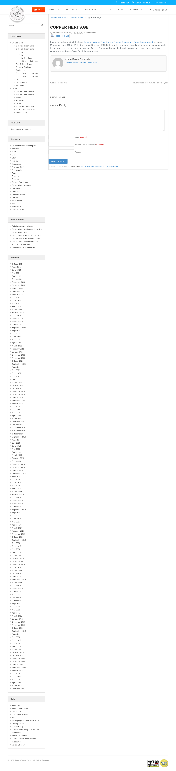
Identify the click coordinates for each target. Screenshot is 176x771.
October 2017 (17, 507)
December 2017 (18, 501)
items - (160, 10)
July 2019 (16, 443)
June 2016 (16, 546)
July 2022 (16, 334)
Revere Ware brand (20, 182)
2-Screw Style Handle (25, 94)
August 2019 (17, 440)
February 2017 (18, 531)
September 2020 (19, 400)
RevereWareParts (60, 32)
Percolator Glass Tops (25, 107)
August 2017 (17, 513)
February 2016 (18, 558)
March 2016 (17, 555)
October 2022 (17, 325)
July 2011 (16, 607)
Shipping (16, 191)
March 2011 (17, 616)
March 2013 (17, 583)
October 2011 (17, 601)
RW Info (53, 9)
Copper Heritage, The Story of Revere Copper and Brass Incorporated (118, 42)
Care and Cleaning (20, 715)
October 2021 (17, 361)
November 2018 (18, 467)
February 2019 (18, 458)
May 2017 (16, 522)
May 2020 (16, 413)
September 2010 (19, 631)
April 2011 (16, 613)
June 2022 (16, 337)
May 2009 (16, 680)
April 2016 (16, 552)
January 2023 (18, 316)
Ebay (14, 158)
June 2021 (16, 373)
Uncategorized (18, 209)
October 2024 (17, 264)
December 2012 (18, 589)
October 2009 (17, 664)
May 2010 (16, 643)
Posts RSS (125, 3)
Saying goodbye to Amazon (23, 247)
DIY (13, 155)
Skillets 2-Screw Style (25, 49)
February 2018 (18, 495)
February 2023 (18, 313)
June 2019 (16, 446)
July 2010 (16, 637)
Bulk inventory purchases (22, 226)
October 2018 (17, 470)
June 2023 (16, 300)
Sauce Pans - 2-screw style (27, 76)
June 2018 (16, 482)
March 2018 (17, 492)
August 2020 (17, 404)
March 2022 (17, 346)
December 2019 (18, 428)
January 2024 (18, 279)
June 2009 (16, 677)
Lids (17, 79)
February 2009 (18, 689)
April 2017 (16, 525)
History (70, 9)
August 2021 (17, 367)
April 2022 (16, 343)
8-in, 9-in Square (27, 58)
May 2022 (16, 340)
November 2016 (18, 534)
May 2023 (16, 303)
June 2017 (16, 519)
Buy (40, 9)
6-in (21, 52)
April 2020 (16, 416)
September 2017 (19, 510)
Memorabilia (77, 17)
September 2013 (19, 580)
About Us (16, 705)
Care (14, 152)
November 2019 (18, 431)
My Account (161, 3)
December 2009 (18, 658)
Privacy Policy (18, 724)
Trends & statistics (19, 206)
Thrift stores (17, 200)
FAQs (14, 718)
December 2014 (18, 564)
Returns (15, 179)
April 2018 (16, 488)
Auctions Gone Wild (58, 83)
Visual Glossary (18, 745)
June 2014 (16, 567)
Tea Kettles (20, 70)
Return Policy (17, 727)
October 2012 (17, 592)
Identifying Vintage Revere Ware (25, 721)
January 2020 (18, 425)
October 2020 (17, 397)
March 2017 (17, 528)
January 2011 (17, 619)
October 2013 (17, 576)
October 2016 (17, 537)
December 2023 (18, 282)
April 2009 (16, 683)
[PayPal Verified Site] (164, 763)
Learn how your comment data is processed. (99, 167)
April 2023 (16, 306)
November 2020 (18, 394)
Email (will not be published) (89, 144)
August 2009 (17, 671)
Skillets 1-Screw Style (25, 46)
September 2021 (19, 364)
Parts (14, 173)
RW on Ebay (90, 9)
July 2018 (16, 479)
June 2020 (16, 410)
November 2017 (18, 504)
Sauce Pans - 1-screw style (27, 73)
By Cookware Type (20, 43)
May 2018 (16, 485)
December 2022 (18, 319)
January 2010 (18, 655)
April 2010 (16, 646)
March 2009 (17, 686)
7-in (21, 55)
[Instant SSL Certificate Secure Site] (153, 763)
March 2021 (17, 382)
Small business (18, 194)
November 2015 (18, 561)
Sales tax (16, 188)
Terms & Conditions (20, 736)
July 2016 (16, 543)
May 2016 (16, 549)
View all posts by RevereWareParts (82, 63)
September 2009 (19, 668)
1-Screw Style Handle (25, 91)
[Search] (42, 25)
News (120, 9)
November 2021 (18, 358)
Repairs (15, 176)
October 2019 (17, 434)
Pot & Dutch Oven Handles (27, 110)
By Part (15, 88)
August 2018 (17, 476)
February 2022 (18, 349)
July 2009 (16, 674)
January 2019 (18, 461)
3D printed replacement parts (24, 146)
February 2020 (18, 422)
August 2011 (17, 604)
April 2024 (16, 276)
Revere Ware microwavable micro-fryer (150, 83)
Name (81, 137)
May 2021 (16, 376)
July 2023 (16, 297)
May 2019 (16, 449)
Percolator (20, 85)
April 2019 (16, 452)
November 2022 (18, 322)
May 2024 (16, 273)
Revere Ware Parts (59, 17)
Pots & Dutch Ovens (24, 64)
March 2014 (17, 570)
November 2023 (18, 285)
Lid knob (19, 104)
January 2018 (18, 498)
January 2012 (18, 598)
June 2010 (16, 640)
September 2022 (19, 328)
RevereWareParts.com (21, 185)
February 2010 (18, 652)
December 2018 (18, 464)
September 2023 (19, 291)
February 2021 (18, 385)
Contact (135, 9)
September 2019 (19, 437)
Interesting (16, 164)
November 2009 (18, 661)
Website (78, 152)
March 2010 (17, 649)
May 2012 (16, 595)
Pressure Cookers (23, 67)
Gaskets (19, 97)
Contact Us (16, 712)
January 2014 (18, 573)
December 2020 (18, 391)
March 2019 (17, 455)
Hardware (20, 101)
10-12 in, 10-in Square (29, 61)
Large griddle (21, 82)
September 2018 (19, 473)
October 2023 (17, 288)
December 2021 (18, 355)
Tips (14, 203)
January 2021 (18, 388)
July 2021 (16, 370)
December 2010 (18, 622)
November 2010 (18, 625)
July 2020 (16, 407)
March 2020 (17, 419)
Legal (106, 9)
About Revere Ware (20, 708)
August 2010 (17, 634)
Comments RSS (142, 3)
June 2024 (16, 270)
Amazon (15, 149)
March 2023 (17, 309)
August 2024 (17, 267)
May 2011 (16, 610)
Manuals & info (18, 167)
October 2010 (17, 628)
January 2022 (18, 352)
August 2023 (17, 294)
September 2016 (19, 540)
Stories (15, 197)
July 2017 (16, 516)
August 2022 (17, 331)
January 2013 (18, 586)
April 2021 (16, 379)
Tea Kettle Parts (22, 113)
